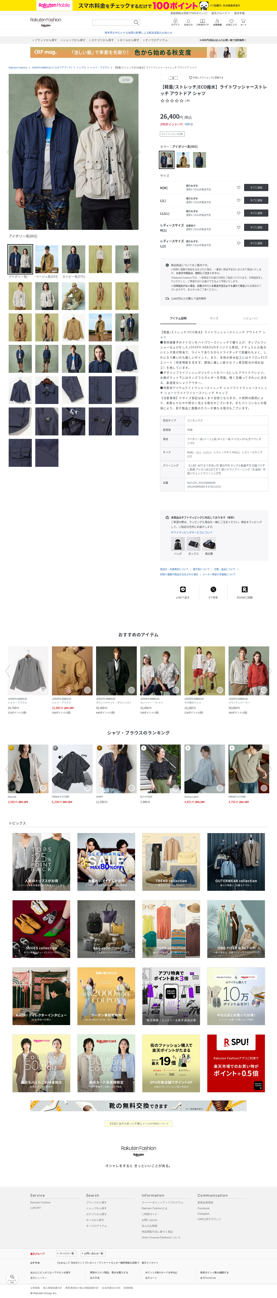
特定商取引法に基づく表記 (157, 1231)
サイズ (214, 318)
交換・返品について (224, 569)
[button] (73, 152)
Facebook (204, 1208)
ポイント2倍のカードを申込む (161, 1272)
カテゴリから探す (96, 1214)
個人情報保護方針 (52, 1287)
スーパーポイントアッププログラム (162, 1202)
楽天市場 (239, 13)
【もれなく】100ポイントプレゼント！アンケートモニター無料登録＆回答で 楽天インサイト (107, 1262)
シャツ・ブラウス (99, 67)
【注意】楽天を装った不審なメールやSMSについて (138, 1123)
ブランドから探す (96, 1202)
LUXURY (35, 1207)
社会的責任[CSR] (111, 1287)
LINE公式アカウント (209, 1219)
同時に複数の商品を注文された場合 (179, 574)
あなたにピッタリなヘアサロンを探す (50, 1272)
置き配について (201, 569)
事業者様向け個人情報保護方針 (82, 1287)
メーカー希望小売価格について (219, 574)
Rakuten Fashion (18, 67)
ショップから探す (96, 1208)
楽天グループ (219, 13)
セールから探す (95, 1220)
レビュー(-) (250, 318)
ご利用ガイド (149, 1214)
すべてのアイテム (96, 1225)
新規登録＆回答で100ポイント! (189, 13)
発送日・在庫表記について (174, 569)
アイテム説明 (178, 318)
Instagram (203, 1213)
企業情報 (35, 1287)
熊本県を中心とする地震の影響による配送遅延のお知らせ (138, 32)
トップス (81, 67)
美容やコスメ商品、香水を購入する (109, 1272)
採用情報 (128, 1287)
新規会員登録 (205, 1202)
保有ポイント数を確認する (214, 1272)
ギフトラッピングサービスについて (192, 532)
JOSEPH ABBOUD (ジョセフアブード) (52, 67)
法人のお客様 (149, 1225)
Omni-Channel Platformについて (161, 1237)
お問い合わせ (149, 1220)
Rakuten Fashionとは (154, 1208)
